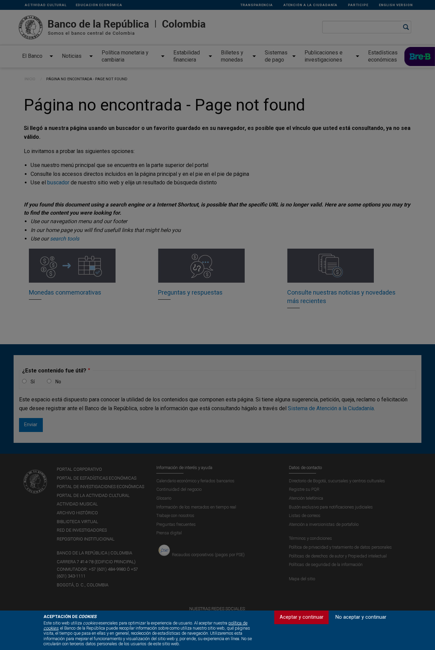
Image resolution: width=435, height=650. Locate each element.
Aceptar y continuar (302, 617)
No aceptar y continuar (360, 617)
